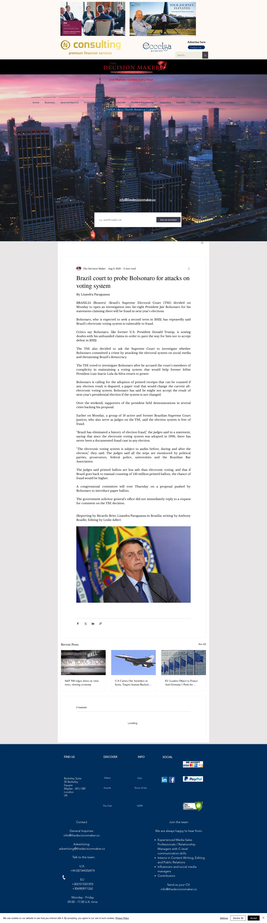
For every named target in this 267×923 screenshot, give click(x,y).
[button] (227, 101)
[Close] (263, 918)
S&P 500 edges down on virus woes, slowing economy (82, 682)
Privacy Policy (122, 918)
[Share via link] (100, 623)
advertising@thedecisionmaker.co (82, 846)
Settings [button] (224, 918)
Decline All (238, 918)
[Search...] (205, 55)
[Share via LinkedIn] (92, 623)
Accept (253, 918)
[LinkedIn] (164, 777)
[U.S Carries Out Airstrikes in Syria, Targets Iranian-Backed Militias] (133, 662)
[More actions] (189, 268)
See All (202, 644)
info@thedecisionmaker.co (82, 833)
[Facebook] (172, 777)
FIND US (69, 754)
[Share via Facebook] (77, 623)
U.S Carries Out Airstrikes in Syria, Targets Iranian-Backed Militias (131, 682)
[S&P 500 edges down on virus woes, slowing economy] (83, 662)
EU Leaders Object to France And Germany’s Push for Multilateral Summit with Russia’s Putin (181, 682)
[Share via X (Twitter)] (85, 623)
